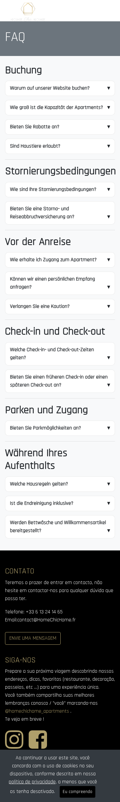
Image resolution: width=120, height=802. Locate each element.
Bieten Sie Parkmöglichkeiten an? (45, 427)
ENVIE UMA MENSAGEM (32, 638)
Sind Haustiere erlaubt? (35, 146)
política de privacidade (32, 781)
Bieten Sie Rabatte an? (34, 126)
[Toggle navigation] (105, 12)
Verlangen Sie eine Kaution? (40, 306)
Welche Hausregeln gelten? (39, 483)
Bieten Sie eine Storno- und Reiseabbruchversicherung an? (42, 212)
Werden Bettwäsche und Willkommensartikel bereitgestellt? (58, 526)
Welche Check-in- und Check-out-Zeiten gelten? (52, 353)
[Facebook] (38, 747)
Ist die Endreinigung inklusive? (41, 503)
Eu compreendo (77, 792)
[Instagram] (14, 747)
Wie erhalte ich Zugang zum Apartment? (53, 259)
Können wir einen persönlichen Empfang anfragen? (52, 283)
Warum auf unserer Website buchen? (50, 88)
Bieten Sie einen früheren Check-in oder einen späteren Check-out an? (59, 381)
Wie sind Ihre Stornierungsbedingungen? (53, 189)
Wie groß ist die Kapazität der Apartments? (56, 107)
